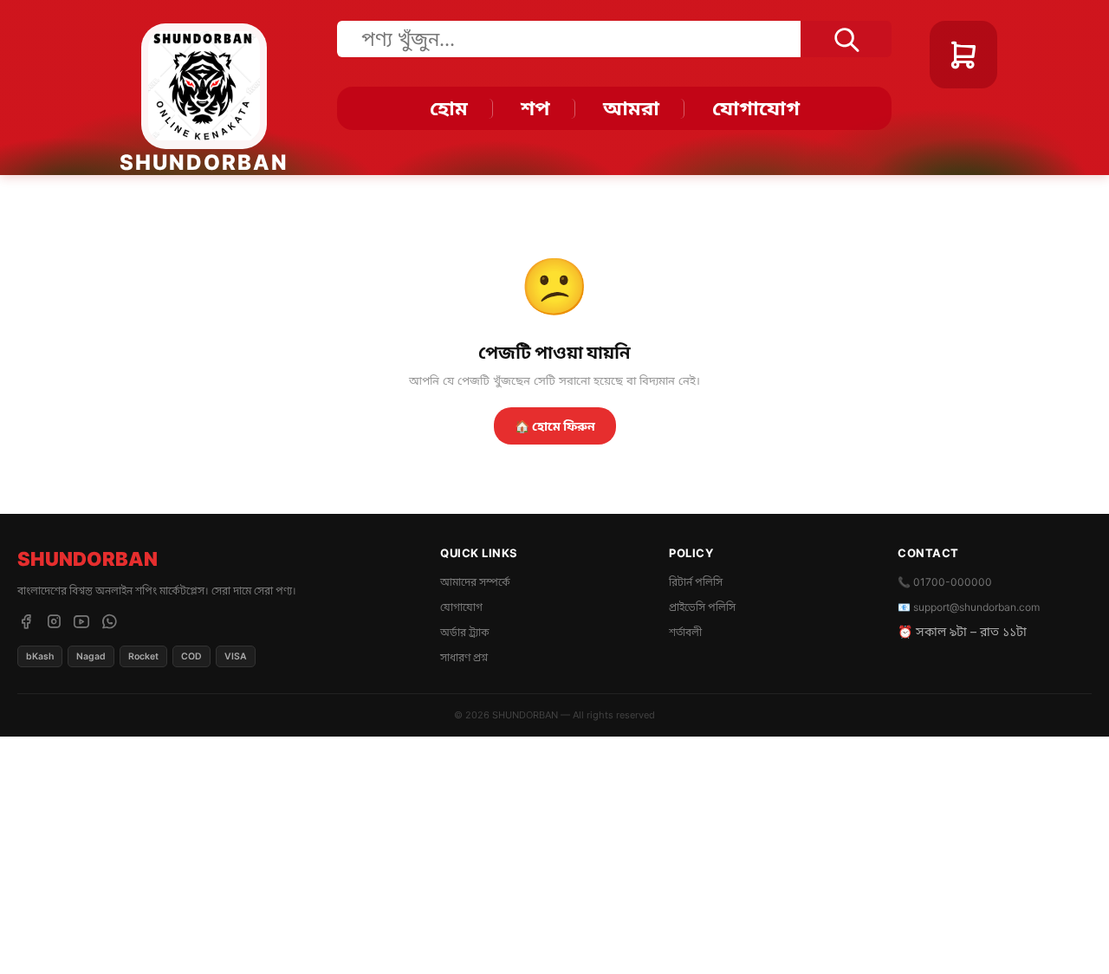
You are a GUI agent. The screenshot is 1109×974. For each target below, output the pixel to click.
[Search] (846, 39)
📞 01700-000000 (945, 581)
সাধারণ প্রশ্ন (464, 657)
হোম (449, 109)
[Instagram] (53, 622)
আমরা (631, 109)
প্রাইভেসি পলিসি (702, 607)
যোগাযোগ (756, 109)
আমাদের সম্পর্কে (475, 581)
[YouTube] (81, 622)
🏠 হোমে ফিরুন (555, 426)
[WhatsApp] (109, 622)
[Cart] (963, 54)
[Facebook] (26, 622)
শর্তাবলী (685, 632)
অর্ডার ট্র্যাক (465, 632)
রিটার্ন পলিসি (696, 581)
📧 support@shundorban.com (969, 607)
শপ (535, 109)
